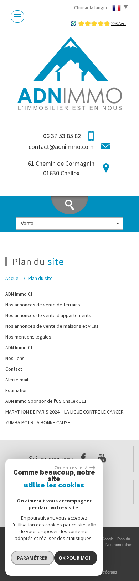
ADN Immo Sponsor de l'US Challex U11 (46, 401)
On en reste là (71, 467)
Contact (13, 369)
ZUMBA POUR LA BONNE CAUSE (37, 422)
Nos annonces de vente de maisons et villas (52, 326)
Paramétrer (32, 558)
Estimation (16, 390)
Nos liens (15, 358)
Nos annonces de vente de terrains (42, 304)
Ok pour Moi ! (75, 558)
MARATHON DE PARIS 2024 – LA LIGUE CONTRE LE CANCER (64, 412)
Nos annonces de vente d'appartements (48, 315)
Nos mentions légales (28, 337)
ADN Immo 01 (19, 294)
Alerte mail (16, 379)
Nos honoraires (118, 544)
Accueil (13, 278)
